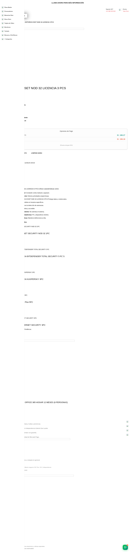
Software (9, 513)
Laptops (9, 507)
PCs (8, 510)
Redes (8, 519)
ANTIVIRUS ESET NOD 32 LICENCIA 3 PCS (33, 199)
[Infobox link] (68, 422)
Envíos (8, 534)
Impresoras (10, 525)
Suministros (10, 516)
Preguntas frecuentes (13, 540)
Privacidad (9, 531)
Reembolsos (10, 537)
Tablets (9, 522)
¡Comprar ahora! (36, 153)
